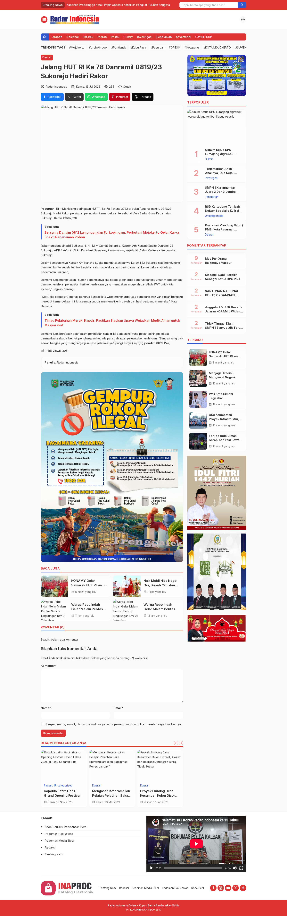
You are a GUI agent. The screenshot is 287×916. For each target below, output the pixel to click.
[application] (196, 844)
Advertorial (183, 37)
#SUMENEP (242, 47)
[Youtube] (228, 888)
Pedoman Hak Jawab (59, 834)
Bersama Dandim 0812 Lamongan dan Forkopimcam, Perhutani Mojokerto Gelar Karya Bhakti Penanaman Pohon (112, 234)
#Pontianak (118, 47)
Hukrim (128, 37)
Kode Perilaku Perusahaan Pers (65, 827)
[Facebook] (213, 888)
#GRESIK (174, 47)
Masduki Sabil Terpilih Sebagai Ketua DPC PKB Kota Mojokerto (222, 279)
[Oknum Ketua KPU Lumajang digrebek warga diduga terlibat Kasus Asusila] (216, 127)
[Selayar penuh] (241, 868)
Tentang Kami (54, 854)
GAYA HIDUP (203, 37)
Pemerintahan (52, 785)
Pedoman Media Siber (59, 840)
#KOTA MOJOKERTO (217, 47)
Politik (115, 37)
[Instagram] (220, 888)
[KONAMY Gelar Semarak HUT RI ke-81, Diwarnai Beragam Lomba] (54, 586)
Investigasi (144, 37)
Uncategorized (214, 216)
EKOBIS (88, 37)
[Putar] (151, 868)
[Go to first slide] (181, 743)
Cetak (127, 86)
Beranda (56, 37)
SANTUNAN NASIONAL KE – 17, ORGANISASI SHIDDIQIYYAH (222, 295)
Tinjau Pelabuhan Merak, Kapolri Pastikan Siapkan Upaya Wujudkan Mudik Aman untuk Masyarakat (112, 323)
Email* (118, 708)
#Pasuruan (157, 47)
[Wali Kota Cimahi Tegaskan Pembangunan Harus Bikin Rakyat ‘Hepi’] (198, 399)
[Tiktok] (243, 888)
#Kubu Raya (138, 47)
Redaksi (50, 847)
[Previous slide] (176, 743)
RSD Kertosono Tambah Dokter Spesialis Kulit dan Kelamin (223, 211)
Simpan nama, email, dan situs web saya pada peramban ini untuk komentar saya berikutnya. (113, 724)
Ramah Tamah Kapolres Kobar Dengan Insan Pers (99, 4)
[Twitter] (235, 888)
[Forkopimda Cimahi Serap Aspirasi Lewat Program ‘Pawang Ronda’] (198, 441)
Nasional (72, 37)
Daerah (102, 37)
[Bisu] (235, 868)
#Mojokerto (77, 47)
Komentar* (48, 666)
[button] (242, 5)
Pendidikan (164, 37)
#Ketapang (192, 47)
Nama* (46, 708)
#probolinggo (98, 47)
